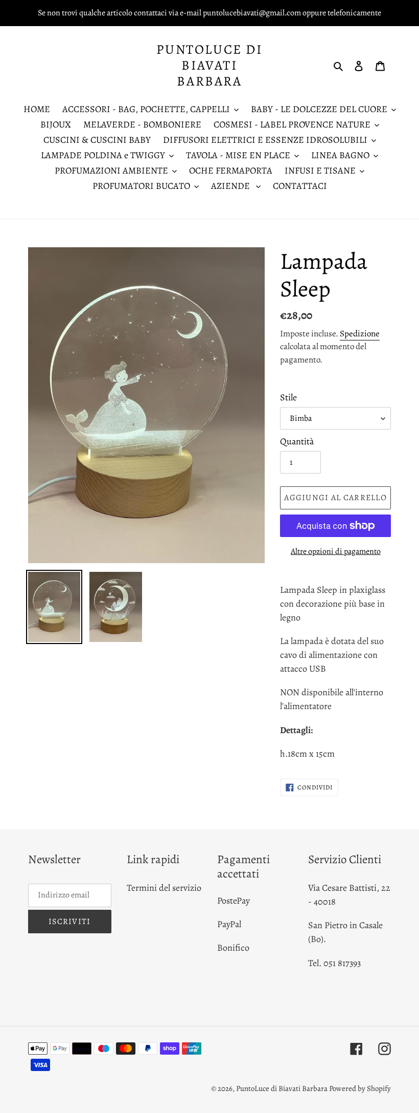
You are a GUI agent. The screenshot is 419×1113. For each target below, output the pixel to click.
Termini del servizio (164, 888)
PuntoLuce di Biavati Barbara (209, 65)
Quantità (297, 441)
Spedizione (360, 333)
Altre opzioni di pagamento (336, 551)
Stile (288, 397)
